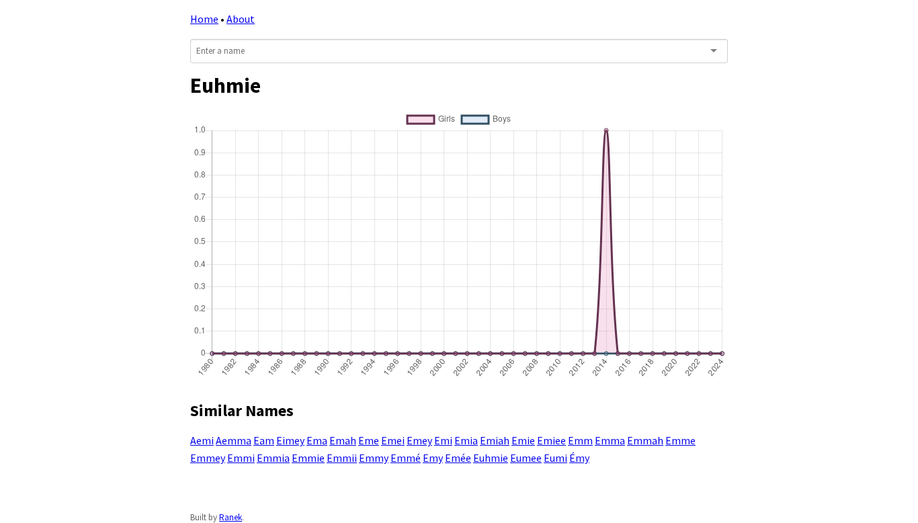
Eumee (526, 458)
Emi (443, 440)
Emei (393, 440)
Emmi (241, 458)
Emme (680, 440)
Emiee (551, 440)
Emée (458, 458)
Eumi (555, 458)
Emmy (373, 458)
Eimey (290, 440)
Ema (316, 440)
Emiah (494, 440)
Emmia (273, 458)
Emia (466, 440)
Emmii (342, 458)
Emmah (645, 440)
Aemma (233, 440)
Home (204, 19)
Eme (368, 440)
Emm (580, 440)
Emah (342, 440)
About (240, 19)
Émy (579, 458)
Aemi (202, 440)
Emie (523, 440)
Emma (610, 440)
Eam (263, 440)
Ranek (230, 517)
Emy (433, 458)
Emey (419, 440)
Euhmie (490, 458)
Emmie (308, 458)
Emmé (405, 458)
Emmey (207, 458)
